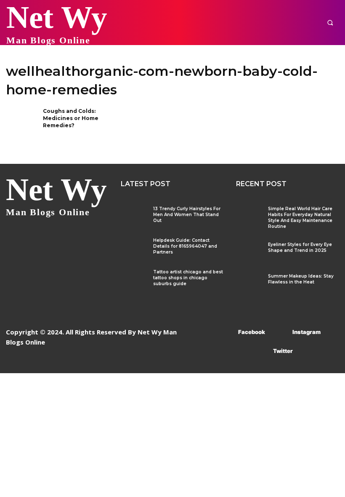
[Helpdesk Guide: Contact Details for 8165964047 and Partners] (133, 247)
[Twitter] (260, 351)
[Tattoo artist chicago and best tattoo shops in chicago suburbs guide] (133, 279)
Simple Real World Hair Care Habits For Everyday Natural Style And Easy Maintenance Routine (300, 217)
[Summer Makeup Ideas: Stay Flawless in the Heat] (249, 283)
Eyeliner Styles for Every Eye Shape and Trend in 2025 (300, 247)
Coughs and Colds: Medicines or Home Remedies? (70, 118)
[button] (330, 22)
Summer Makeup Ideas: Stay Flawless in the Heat (301, 279)
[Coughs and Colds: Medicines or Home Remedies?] (21, 122)
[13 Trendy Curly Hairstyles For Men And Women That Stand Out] (133, 216)
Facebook (251, 332)
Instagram (306, 332)
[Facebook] (225, 332)
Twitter (283, 350)
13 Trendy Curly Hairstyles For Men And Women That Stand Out (186, 214)
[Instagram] (280, 332)
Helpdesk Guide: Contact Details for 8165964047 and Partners (185, 246)
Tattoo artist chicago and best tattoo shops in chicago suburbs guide (188, 277)
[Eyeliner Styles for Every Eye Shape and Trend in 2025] (249, 252)
